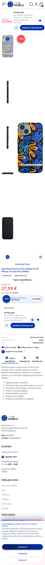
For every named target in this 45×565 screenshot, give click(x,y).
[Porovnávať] (32, 319)
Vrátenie (5, 499)
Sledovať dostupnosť (32, 27)
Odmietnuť (22, 560)
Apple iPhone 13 (21, 275)
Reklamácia (7, 504)
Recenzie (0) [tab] (25, 361)
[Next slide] (8, 257)
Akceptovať (22, 547)
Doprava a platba (9, 485)
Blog (4, 490)
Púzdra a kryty (10, 347)
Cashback (6, 494)
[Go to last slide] (8, 39)
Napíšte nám (11, 457)
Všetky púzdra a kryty (29, 347)
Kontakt (5, 508)
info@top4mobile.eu (10, 452)
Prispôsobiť (22, 554)
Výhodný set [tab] (37, 361)
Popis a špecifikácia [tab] (10, 359)
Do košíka (36, 299)
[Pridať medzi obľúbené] (40, 20)
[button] (8, 57)
